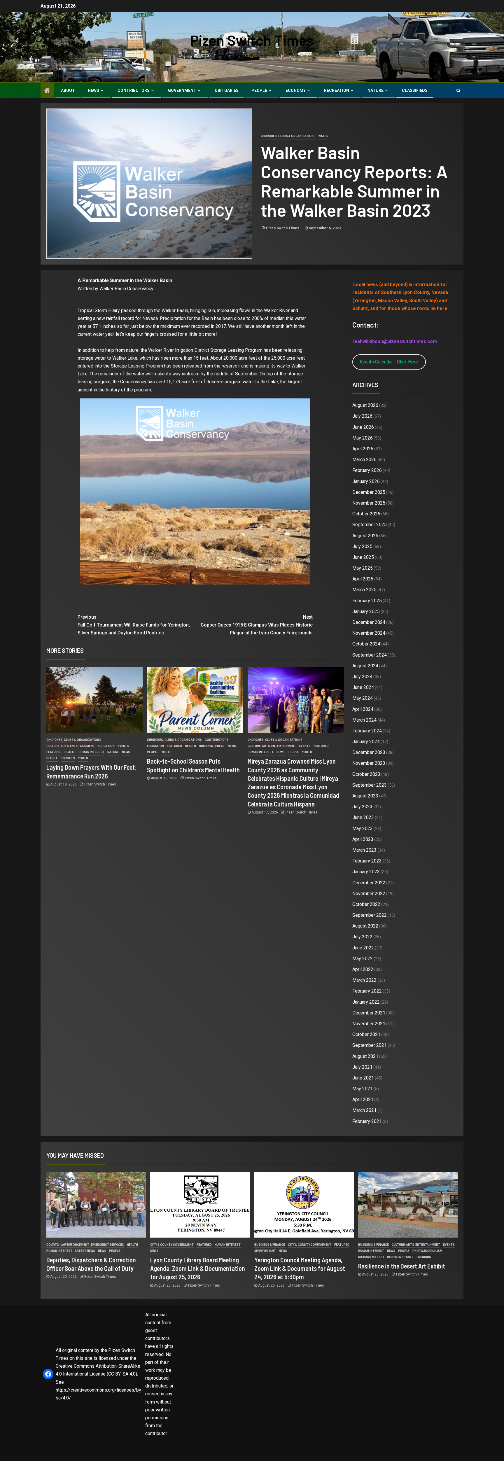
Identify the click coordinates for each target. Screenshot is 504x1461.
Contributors (134, 90)
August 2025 (365, 535)
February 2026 (367, 470)
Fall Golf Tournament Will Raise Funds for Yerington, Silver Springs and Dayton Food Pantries (134, 625)
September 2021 (369, 1045)
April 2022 (362, 969)
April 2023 (362, 839)
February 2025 (367, 600)
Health (70, 752)
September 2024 (369, 655)
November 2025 (368, 503)
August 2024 (365, 666)
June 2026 (363, 427)
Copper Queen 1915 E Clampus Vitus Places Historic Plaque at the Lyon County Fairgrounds (257, 625)
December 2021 (368, 1013)
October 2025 (366, 514)
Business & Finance (269, 1244)
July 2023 (362, 806)
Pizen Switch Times (252, 40)
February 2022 (367, 991)
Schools (68, 758)
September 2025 (369, 524)
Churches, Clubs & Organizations (288, 136)
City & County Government (172, 1244)
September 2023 (369, 785)
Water (323, 136)
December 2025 (368, 492)
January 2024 (366, 741)
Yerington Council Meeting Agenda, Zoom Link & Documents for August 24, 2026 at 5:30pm (299, 1268)
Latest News (85, 1250)
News (93, 90)
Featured (54, 752)
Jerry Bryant (265, 1250)
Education (106, 746)
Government (182, 90)
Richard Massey (371, 1257)
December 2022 (368, 883)
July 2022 (362, 936)
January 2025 (366, 611)
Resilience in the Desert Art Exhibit (401, 1266)
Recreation (336, 90)
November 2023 (368, 763)
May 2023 (362, 828)
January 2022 (366, 1002)
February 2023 (367, 861)
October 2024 (366, 644)
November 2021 (368, 1023)
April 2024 (362, 709)
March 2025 (364, 589)
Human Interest (91, 752)
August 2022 (365, 926)
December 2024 (368, 622)
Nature (376, 90)
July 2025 (362, 546)
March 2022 (364, 980)
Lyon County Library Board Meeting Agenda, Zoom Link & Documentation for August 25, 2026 (197, 1268)
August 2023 (365, 796)
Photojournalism (427, 1250)
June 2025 (363, 557)
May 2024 (362, 698)
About (68, 90)
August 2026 (365, 405)
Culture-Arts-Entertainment (70, 746)
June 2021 (363, 1078)
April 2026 (362, 449)
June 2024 (363, 687)
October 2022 (366, 904)
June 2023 (363, 817)
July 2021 (362, 1067)
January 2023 (366, 871)
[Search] (458, 90)
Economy (296, 90)
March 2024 (364, 720)
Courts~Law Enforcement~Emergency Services (85, 1244)
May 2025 (362, 568)
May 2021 (362, 1088)
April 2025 (362, 579)
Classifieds (415, 90)
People (259, 90)
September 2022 (369, 915)
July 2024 (362, 676)
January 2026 (366, 481)
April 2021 (362, 1099)
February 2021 (367, 1121)
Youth (83, 758)
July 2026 (362, 416)
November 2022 (368, 893)
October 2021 (366, 1034)
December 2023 (368, 752)
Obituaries (227, 90)
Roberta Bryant (400, 1257)
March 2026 (364, 459)
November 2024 (368, 633)
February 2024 (367, 731)
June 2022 (363, 948)
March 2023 (364, 850)
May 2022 (362, 958)
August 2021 (365, 1056)
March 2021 (364, 1110)
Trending (423, 1257)
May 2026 (362, 438)
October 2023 (366, 774)
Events (123, 746)
